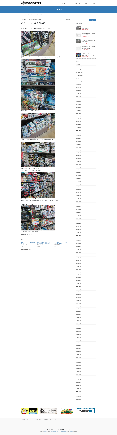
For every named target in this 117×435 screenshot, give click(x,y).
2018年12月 (78, 342)
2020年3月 (78, 300)
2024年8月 (78, 150)
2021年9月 (78, 249)
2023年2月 (78, 201)
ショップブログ (53, 419)
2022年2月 (78, 235)
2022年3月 (78, 232)
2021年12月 (78, 240)
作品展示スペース (80, 75)
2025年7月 (78, 118)
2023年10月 (78, 178)
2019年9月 (78, 317)
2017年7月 (78, 391)
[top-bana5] (66, 411)
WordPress (46, 431)
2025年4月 (78, 127)
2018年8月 (78, 354)
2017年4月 (78, 399)
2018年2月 (78, 371)
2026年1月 (78, 104)
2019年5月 (78, 328)
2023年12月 (78, 172)
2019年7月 (78, 323)
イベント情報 (79, 69)
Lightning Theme (53, 431)
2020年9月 (78, 283)
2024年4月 (78, 161)
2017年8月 (78, 388)
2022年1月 (78, 238)
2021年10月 (78, 246)
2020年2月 (78, 303)
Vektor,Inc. (71, 431)
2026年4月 (78, 96)
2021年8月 (78, 252)
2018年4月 (78, 365)
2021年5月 (78, 260)
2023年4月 (78, 195)
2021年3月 (78, 266)
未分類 (68, 19)
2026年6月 (78, 90)
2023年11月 (78, 175)
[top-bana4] (86, 410)
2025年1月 (78, 135)
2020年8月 (78, 286)
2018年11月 (78, 345)
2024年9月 (78, 147)
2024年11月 (78, 141)
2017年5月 (78, 396)
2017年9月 (78, 385)
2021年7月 (78, 255)
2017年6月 (78, 394)
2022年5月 (78, 226)
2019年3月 (78, 334)
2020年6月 (78, 291)
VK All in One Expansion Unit (62, 431)
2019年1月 (78, 340)
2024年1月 (78, 169)
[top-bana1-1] (48, 411)
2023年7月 (78, 186)
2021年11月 (78, 243)
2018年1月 (78, 374)
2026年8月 (78, 84)
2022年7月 (78, 221)
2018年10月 (78, 348)
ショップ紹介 (38, 419)
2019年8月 (78, 320)
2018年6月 (78, 360)
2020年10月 (78, 280)
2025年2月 (78, 133)
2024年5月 (78, 158)
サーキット (45, 419)
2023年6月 (78, 189)
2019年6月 (78, 326)
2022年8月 (78, 218)
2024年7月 (78, 152)
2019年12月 (78, 308)
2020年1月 (78, 306)
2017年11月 (78, 379)
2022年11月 (78, 209)
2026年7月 (78, 87)
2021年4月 (78, 263)
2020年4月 (78, 297)
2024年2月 (78, 167)
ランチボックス (79, 72)
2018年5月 (78, 362)
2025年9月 (78, 113)
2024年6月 (78, 155)
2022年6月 (78, 223)
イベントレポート (80, 66)
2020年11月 (78, 277)
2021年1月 (78, 272)
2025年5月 (78, 124)
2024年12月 (78, 138)
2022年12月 (78, 206)
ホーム (23, 419)
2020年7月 (78, 289)
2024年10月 (78, 144)
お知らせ (78, 64)
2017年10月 (78, 382)
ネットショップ (30, 419)
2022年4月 (78, 229)
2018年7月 (78, 357)
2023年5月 (78, 192)
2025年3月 (78, 130)
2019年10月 (78, 314)
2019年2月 (78, 337)
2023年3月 (78, 198)
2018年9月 (78, 351)
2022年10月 (78, 212)
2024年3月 (78, 164)
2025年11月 (78, 107)
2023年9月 (78, 181)
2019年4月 (78, 331)
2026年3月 (78, 99)
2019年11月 (78, 311)
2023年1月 (78, 204)
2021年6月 (78, 257)
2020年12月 (78, 274)
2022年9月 (78, 215)
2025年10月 (78, 110)
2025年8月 (78, 116)
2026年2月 (78, 101)
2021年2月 (78, 269)
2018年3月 (78, 368)
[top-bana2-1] (29, 411)
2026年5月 (78, 93)
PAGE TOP (113, 421)
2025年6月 (78, 121)
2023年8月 (78, 184)
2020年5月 (78, 294)
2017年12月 (78, 377)
